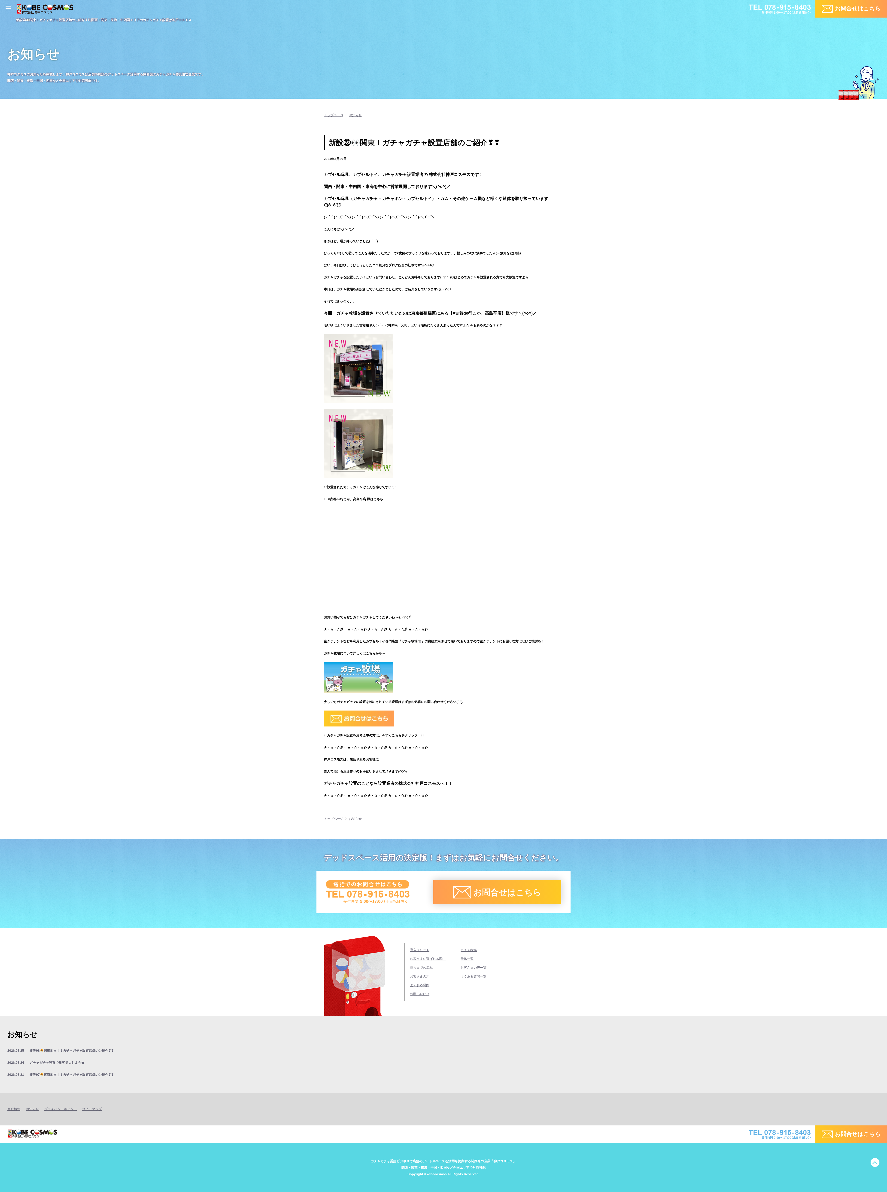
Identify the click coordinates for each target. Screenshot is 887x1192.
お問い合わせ (419, 994)
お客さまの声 (419, 976)
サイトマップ (92, 1109)
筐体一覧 (467, 958)
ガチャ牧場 (469, 950)
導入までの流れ (421, 967)
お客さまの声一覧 (473, 967)
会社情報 (13, 1109)
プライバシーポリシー (60, 1109)
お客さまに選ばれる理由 (428, 958)
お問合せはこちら (858, 8)
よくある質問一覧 (473, 976)
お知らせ (32, 1109)
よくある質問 (419, 985)
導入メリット (419, 950)
